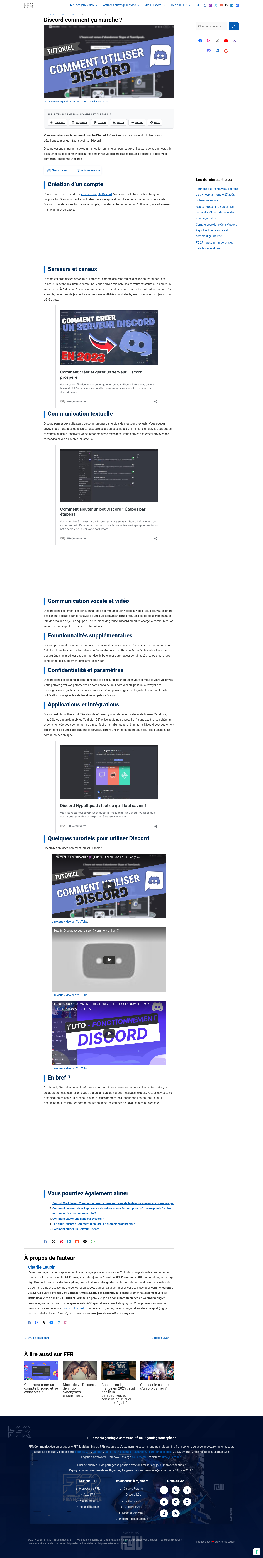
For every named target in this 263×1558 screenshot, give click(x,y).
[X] (217, 41)
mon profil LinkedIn (74, 1308)
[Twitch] (226, 5)
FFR (45, 15)
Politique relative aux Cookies (111, 1543)
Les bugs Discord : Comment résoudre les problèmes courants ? (93, 1224)
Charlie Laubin (112, 1539)
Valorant (97, 1452)
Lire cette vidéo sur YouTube (69, 921)
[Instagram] (210, 5)
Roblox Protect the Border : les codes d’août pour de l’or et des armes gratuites (215, 212)
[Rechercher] (234, 26)
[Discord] (237, 5)
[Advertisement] (109, 240)
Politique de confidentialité (78, 1543)
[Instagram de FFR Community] (209, 41)
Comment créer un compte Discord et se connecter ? (41, 1388)
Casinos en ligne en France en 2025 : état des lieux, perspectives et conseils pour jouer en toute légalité (118, 1394)
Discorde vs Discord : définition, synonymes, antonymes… (79, 1390)
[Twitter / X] (53, 1241)
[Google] (226, 51)
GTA (88, 1452)
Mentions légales (38, 1543)
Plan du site (55, 1543)
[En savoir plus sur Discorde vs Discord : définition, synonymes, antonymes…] (80, 1370)
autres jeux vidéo (170, 1457)
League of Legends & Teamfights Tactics (146, 1452)
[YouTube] (221, 5)
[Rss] (176, 1513)
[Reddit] (77, 1241)
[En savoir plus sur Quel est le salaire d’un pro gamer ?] (157, 1370)
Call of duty (111, 1452)
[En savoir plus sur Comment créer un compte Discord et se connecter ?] (41, 1370)
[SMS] (85, 1241)
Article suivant (163, 1338)
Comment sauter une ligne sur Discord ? (78, 1218)
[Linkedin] (231, 5)
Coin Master (139, 1457)
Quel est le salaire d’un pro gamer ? (154, 1386)
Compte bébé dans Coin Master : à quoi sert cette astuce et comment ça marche (216, 230)
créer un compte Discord (96, 194)
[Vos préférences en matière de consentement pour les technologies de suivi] (256, 1551)
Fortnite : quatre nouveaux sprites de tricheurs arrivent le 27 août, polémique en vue (217, 194)
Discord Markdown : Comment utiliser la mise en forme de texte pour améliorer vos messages (113, 1203)
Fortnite (80, 1452)
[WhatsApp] (93, 1241)
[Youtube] (164, 1502)
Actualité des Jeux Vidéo (57, 15)
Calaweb (153, 1539)
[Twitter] (215, 5)
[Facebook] (205, 5)
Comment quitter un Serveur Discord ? (76, 1229)
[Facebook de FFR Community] (200, 41)
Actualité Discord (74, 15)
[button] (95, 5)
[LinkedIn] (58, 1322)
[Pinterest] (61, 1241)
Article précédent (37, 1338)
